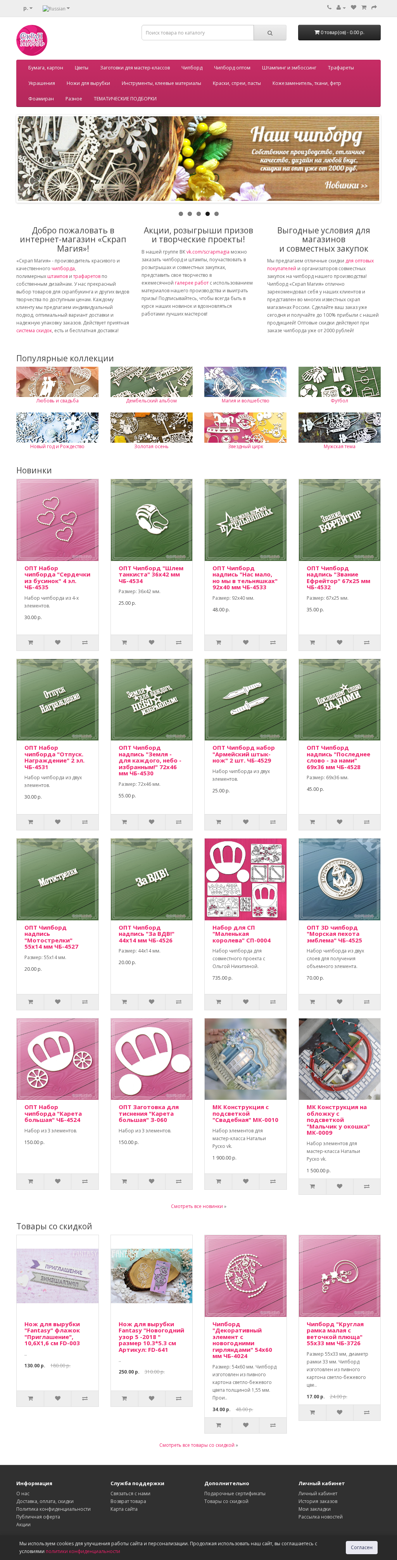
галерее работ (192, 283)
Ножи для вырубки (88, 83)
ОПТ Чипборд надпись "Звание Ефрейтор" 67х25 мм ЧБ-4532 (338, 577)
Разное (74, 98)
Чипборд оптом (232, 67)
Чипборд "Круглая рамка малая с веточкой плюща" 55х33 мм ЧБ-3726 (335, 1333)
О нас (22, 1493)
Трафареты (341, 67)
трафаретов (86, 276)
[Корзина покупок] (363, 7)
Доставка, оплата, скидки (45, 1501)
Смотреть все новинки (197, 1206)
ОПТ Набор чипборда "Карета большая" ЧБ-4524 (53, 1113)
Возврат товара (128, 1501)
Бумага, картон (45, 67)
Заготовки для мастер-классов (135, 67)
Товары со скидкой (226, 1501)
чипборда (63, 268)
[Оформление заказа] (374, 7)
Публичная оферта (38, 1516)
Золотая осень (151, 446)
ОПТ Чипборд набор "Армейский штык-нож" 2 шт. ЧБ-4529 (243, 754)
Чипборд (191, 67)
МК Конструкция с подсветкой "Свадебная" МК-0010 (245, 1113)
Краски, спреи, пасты (237, 83)
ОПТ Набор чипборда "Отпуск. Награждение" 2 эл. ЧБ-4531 (54, 757)
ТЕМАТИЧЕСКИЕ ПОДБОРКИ (125, 98)
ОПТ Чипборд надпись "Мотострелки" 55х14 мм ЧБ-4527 (51, 937)
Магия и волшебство (245, 400)
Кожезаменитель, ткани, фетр (307, 83)
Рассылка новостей (321, 1516)
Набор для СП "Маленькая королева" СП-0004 (241, 933)
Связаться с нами (130, 1493)
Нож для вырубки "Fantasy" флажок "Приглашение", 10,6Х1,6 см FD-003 (52, 1333)
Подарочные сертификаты (235, 1493)
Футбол (339, 400)
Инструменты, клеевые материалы (161, 83)
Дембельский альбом (151, 400)
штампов (57, 276)
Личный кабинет (318, 1493)
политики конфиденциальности (83, 1551)
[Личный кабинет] (341, 7)
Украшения (41, 83)
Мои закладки (315, 1509)
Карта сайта (124, 1509)
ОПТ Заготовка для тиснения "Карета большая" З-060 (149, 1113)
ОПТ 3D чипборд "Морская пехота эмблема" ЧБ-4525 (334, 933)
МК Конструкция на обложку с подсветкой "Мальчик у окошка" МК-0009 (338, 1119)
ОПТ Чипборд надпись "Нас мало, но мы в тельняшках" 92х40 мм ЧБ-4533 (245, 577)
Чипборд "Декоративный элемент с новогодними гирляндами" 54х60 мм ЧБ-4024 (242, 1340)
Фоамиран (41, 98)
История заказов (318, 1501)
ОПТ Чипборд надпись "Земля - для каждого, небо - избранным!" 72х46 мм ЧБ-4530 (150, 760)
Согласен (362, 1547)
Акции (23, 1524)
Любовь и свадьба (57, 400)
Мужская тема (340, 446)
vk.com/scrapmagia (207, 251)
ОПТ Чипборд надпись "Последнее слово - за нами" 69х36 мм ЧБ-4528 (338, 757)
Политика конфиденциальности (53, 1509)
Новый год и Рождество (57, 446)
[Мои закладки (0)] (353, 7)
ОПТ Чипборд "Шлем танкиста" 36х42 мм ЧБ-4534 (151, 574)
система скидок (34, 330)
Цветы (81, 67)
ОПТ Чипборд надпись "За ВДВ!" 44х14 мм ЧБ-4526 (146, 933)
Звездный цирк (245, 446)
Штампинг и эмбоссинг (289, 67)
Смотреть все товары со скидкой (197, 1445)
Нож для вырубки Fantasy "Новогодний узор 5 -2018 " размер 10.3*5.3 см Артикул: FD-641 (151, 1336)
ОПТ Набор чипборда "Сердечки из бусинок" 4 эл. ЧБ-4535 (57, 577)
